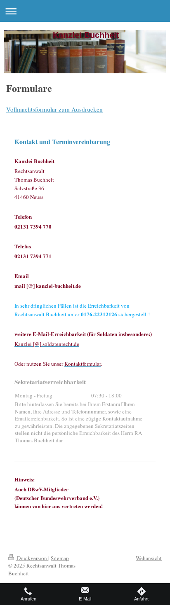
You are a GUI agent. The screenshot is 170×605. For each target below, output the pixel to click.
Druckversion (32, 558)
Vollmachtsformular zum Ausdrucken (54, 109)
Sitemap (60, 558)
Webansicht (149, 558)
